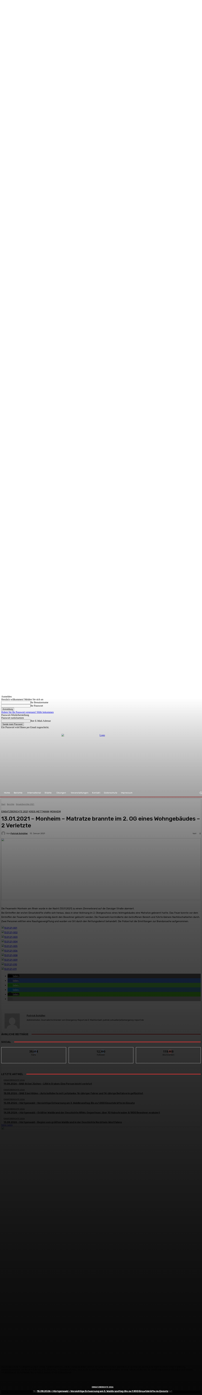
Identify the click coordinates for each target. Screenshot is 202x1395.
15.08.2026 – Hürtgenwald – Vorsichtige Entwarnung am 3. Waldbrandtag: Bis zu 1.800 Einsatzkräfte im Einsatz (102, 1391)
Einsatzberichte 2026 (102, 1387)
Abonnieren (168, 1049)
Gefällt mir (34, 1049)
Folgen (101, 1049)
